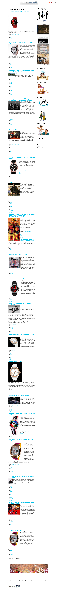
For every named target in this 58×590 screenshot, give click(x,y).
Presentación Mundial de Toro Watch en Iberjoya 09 (19, 303)
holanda (11, 81)
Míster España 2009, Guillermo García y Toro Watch (20, 181)
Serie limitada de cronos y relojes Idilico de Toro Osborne (20, 440)
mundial (11, 331)
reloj (10, 65)
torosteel (11, 126)
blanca (11, 82)
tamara (11, 87)
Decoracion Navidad (20, 580)
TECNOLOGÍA (32, 5)
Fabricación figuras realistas (17, 581)
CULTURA (24, 5)
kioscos (11, 275)
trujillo (11, 95)
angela (11, 90)
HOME (9, 5)
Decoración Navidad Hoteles (23, 581)
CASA (28, 5)
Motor (40, 5)
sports (21, 236)
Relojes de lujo (22, 101)
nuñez (11, 466)
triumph (11, 125)
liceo (10, 493)
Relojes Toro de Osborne (15, 361)
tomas (11, 469)
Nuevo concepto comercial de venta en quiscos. (19, 255)
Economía (44, 5)
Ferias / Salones (14, 324)
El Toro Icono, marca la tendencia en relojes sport (20, 42)
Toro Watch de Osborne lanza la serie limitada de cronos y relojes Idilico (21, 529)
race (10, 92)
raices (11, 36)
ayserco (11, 249)
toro (10, 63)
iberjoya (11, 356)
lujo (10, 209)
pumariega (11, 91)
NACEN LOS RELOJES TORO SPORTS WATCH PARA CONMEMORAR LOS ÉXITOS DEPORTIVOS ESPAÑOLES (21, 215)
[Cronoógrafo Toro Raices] (14, 21)
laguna (11, 352)
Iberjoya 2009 (11, 328)
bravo (10, 176)
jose (10, 468)
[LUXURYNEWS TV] (51, 2)
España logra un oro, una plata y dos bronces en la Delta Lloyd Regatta (21, 71)
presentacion (11, 330)
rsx (10, 84)
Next (17, 558)
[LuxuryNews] (29, 2)
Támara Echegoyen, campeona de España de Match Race (21, 476)
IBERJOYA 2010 (12, 129)
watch (11, 151)
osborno (11, 64)
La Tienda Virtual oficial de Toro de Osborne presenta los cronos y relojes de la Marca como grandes (21, 157)
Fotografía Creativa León (42, 581)
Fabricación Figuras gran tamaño (11, 581)
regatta (11, 80)
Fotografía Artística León (39, 581)
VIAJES (21, 5)
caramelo (11, 149)
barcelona (11, 471)
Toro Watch (11, 327)
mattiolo (11, 124)
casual (11, 150)
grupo (11, 152)
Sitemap (9, 583)
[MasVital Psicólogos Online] (43, 58)
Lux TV (48, 5)
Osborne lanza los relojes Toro (17, 279)
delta (10, 78)
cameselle (11, 499)
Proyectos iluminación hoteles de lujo (31, 581)
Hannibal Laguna (12, 329)
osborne (11, 37)
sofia (10, 88)
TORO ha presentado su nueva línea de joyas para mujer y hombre (21, 502)
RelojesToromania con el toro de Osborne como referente (21, 413)
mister (11, 202)
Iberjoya (11, 146)
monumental (11, 470)
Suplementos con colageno (47, 580)
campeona (11, 487)
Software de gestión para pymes (36, 581)
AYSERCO (11, 67)
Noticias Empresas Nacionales (15, 34)
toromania (11, 273)
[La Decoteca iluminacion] (43, 29)
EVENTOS (17, 5)
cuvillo (11, 467)
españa (11, 203)
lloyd (10, 79)
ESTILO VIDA (13, 5)
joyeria (11, 205)
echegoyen (11, 486)
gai (10, 123)
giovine (11, 122)
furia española (12, 251)
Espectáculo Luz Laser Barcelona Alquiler (34, 581)
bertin (10, 353)
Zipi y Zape (9, 580)
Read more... (10, 40)
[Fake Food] (29, 568)
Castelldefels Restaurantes (44, 580)
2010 (10, 147)
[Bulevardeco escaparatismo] (43, 39)
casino (11, 494)
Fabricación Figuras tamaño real (14, 581)
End (19, 558)
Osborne (11, 175)
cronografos (11, 38)
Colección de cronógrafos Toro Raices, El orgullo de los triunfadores (20, 12)
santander (11, 491)
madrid (11, 207)
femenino (11, 490)
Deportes (36, 5)
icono (10, 177)
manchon (11, 83)
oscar (10, 524)
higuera (11, 525)
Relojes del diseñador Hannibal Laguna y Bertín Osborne (21, 335)
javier (10, 85)
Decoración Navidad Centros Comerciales (26, 581)
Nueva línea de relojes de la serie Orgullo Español (27, 239)
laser (10, 93)
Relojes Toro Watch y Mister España (18, 395)
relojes (11, 66)
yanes (11, 206)
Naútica (13, 484)
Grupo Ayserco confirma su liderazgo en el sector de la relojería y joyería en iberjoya (20, 99)
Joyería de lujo (13, 519)
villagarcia (11, 495)
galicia (11, 492)
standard (11, 94)
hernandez (11, 86)
